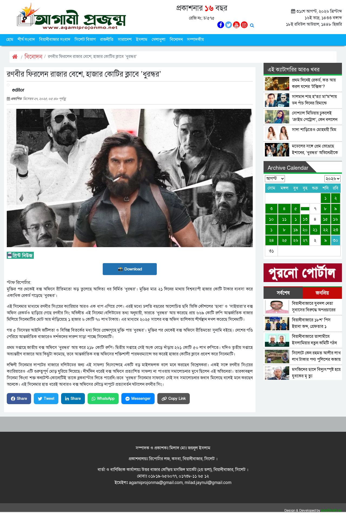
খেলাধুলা (158, 39)
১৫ (325, 219)
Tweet (49, 398)
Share (22, 398)
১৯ (295, 230)
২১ (315, 230)
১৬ (335, 219)
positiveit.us (331, 510)
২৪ (271, 240)
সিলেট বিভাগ (85, 39)
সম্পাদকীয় (195, 39)
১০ (271, 219)
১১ (284, 219)
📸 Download (130, 269)
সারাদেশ (125, 39)
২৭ (305, 240)
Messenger (141, 398)
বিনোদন (176, 39)
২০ (305, 230)
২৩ (335, 230)
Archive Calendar (288, 168)
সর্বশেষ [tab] (283, 293)
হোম (9, 39)
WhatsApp (106, 398)
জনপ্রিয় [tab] (322, 293)
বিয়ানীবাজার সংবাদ (54, 39)
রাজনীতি (107, 39)
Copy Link (177, 398)
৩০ (335, 240)
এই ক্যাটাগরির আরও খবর (294, 69)
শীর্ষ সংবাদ (26, 39)
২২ (325, 230)
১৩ (305, 219)
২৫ (284, 240)
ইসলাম (141, 39)
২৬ (295, 240)
